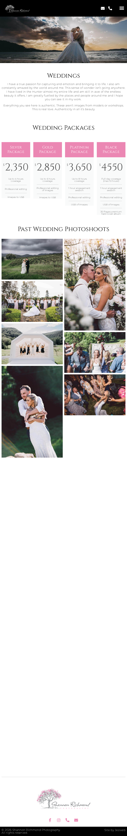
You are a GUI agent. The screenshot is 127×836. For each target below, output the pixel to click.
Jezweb (120, 830)
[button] (121, 8)
